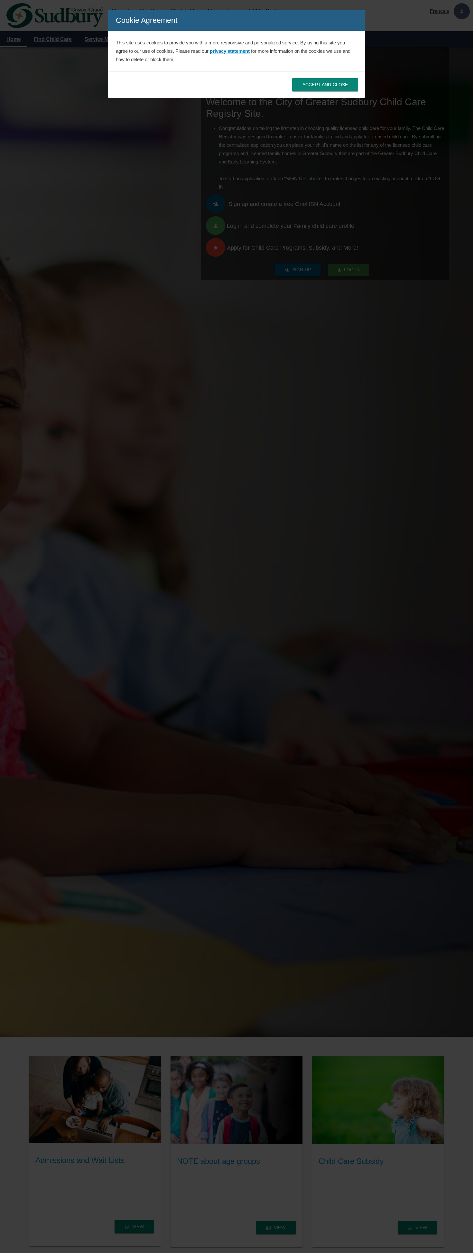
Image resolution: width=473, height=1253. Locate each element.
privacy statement (230, 51)
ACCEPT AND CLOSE (325, 84)
